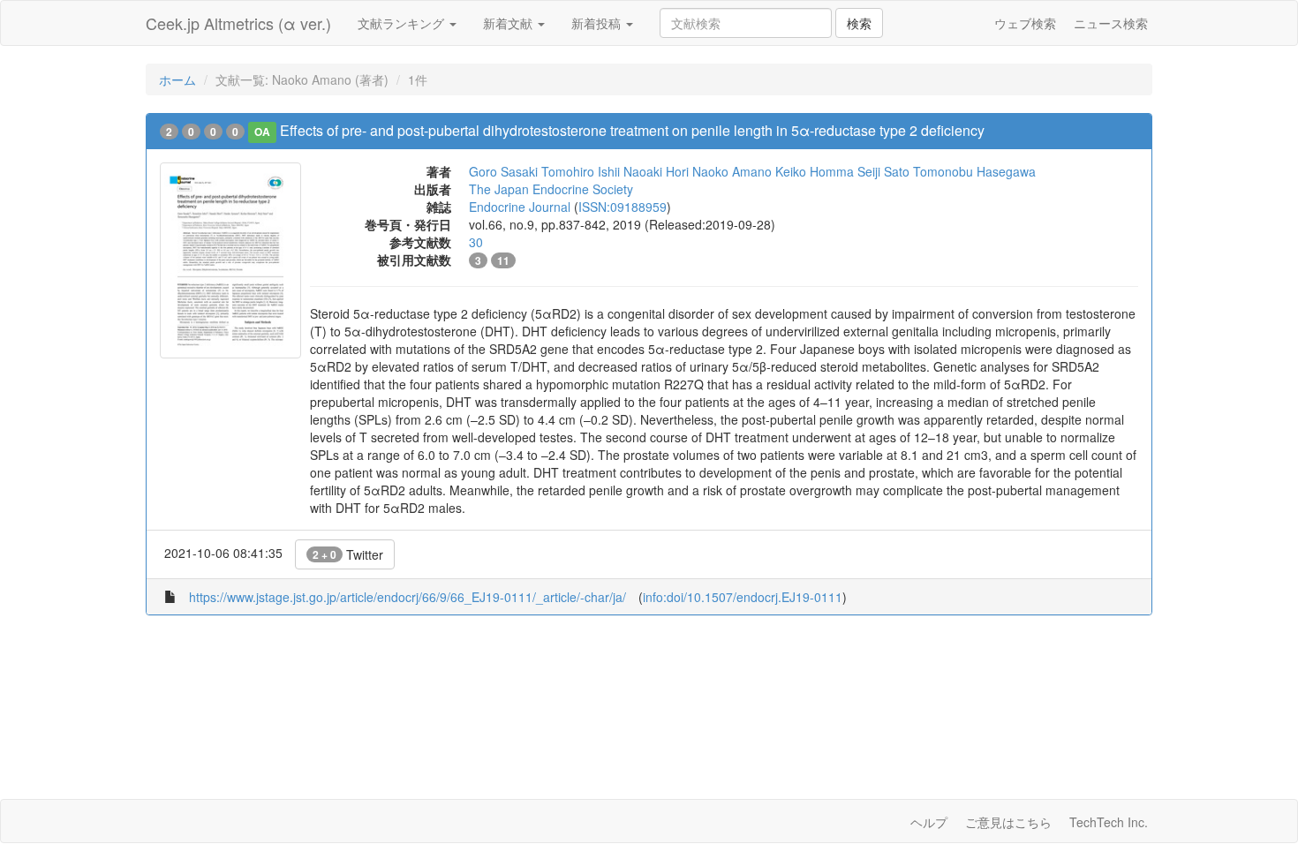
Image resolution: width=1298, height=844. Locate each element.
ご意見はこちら (1008, 822)
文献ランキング (403, 23)
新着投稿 (597, 23)
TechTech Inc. (1108, 822)
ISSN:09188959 (622, 206)
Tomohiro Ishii (580, 171)
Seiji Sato (883, 171)
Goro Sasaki (503, 171)
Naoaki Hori (656, 171)
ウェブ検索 (1025, 23)
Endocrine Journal (519, 206)
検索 (859, 23)
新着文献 (509, 23)
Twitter (348, 554)
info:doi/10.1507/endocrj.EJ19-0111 (742, 597)
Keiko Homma (814, 171)
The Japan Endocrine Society (551, 189)
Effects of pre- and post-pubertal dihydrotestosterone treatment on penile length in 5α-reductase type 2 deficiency (632, 130)
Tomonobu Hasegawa (974, 171)
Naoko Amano (732, 171)
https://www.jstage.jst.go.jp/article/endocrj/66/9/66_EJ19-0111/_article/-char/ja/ (407, 597)
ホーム (177, 79)
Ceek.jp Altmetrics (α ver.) (238, 22)
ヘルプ (928, 822)
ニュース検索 (1111, 23)
